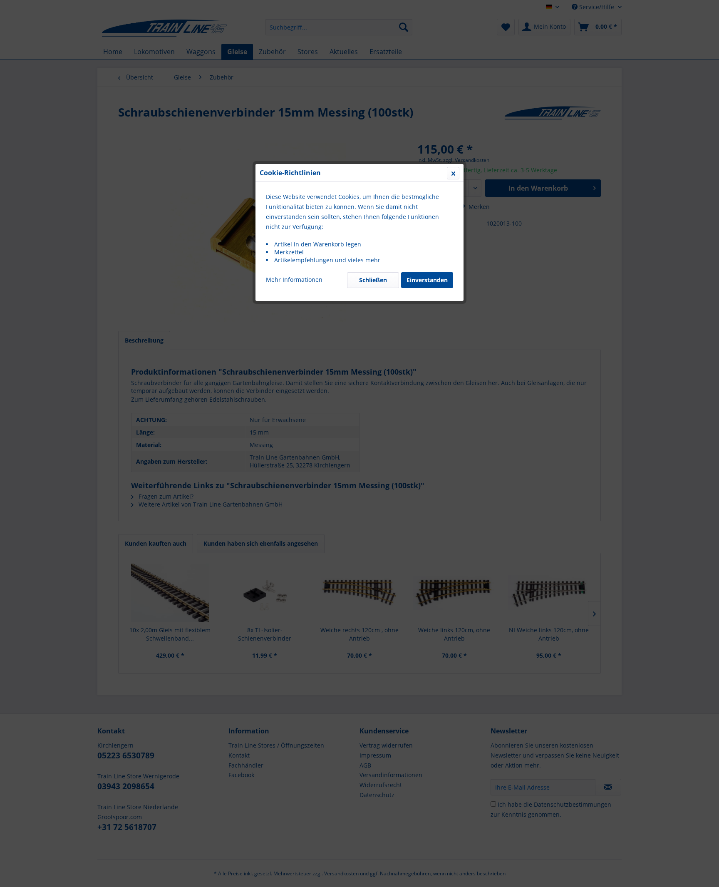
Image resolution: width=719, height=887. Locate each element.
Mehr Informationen (294, 279)
